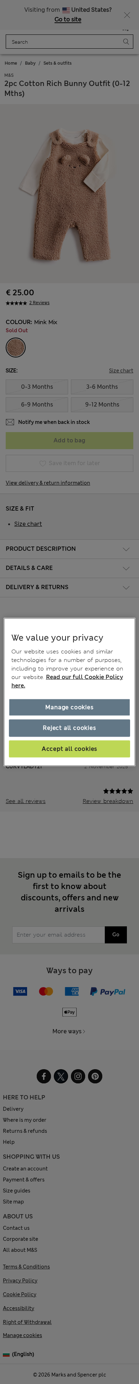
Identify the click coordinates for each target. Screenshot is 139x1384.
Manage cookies (69, 707)
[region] (70, 692)
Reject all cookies (69, 728)
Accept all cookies (69, 748)
